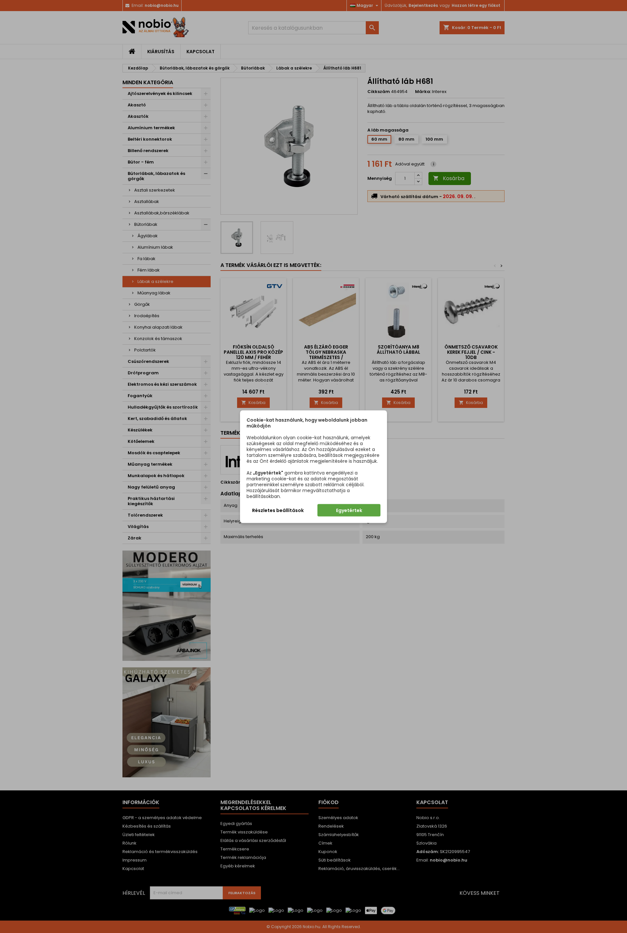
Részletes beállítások (278, 510)
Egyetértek (349, 510)
